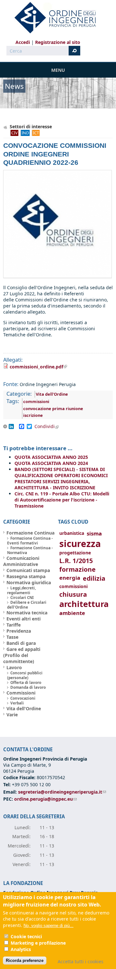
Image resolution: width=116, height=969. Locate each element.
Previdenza (18, 631)
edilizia (94, 578)
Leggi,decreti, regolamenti (21, 590)
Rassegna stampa (25, 576)
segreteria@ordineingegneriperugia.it (62, 792)
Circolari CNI (22, 597)
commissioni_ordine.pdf (38, 367)
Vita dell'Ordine (52, 394)
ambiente (72, 613)
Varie (12, 715)
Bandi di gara (21, 643)
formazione (77, 569)
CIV (14, 133)
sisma (94, 533)
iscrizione (33, 415)
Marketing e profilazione (38, 943)
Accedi (22, 42)
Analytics (21, 949)
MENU (58, 70)
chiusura (73, 594)
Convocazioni (22, 698)
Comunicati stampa (28, 570)
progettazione (75, 553)
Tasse (12, 637)
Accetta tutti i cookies (80, 961)
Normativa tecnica (26, 613)
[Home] (52, 18)
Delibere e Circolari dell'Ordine (26, 605)
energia (69, 577)
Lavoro (14, 667)
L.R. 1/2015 (76, 560)
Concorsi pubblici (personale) (25, 675)
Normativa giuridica (28, 582)
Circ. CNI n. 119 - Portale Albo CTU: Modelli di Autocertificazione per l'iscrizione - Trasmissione (62, 500)
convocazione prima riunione (53, 408)
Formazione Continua (30, 533)
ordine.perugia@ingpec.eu (45, 799)
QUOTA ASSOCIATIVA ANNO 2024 (51, 463)
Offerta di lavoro (25, 682)
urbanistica (71, 533)
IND (25, 133)
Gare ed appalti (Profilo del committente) (21, 655)
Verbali (17, 703)
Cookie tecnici (26, 936)
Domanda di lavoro (28, 687)
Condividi (48, 426)
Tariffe (13, 625)
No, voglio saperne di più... (48, 925)
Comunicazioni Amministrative (21, 561)
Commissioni (20, 693)
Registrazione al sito (57, 42)
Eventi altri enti (23, 619)
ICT (36, 133)
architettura (84, 604)
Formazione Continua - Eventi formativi (30, 540)
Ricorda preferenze (25, 960)
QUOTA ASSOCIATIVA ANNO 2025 (51, 457)
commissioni (36, 401)
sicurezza (80, 543)
